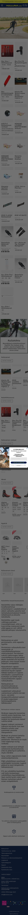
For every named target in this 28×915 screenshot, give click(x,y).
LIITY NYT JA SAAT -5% (18, 462)
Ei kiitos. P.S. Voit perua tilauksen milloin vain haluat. (18, 465)
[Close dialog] (27, 448)
